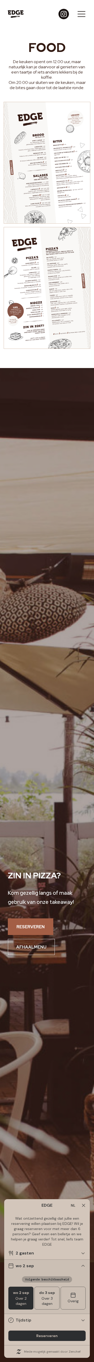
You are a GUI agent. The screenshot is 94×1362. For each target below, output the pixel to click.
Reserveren (30, 927)
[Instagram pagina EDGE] (63, 14)
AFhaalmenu (31, 947)
